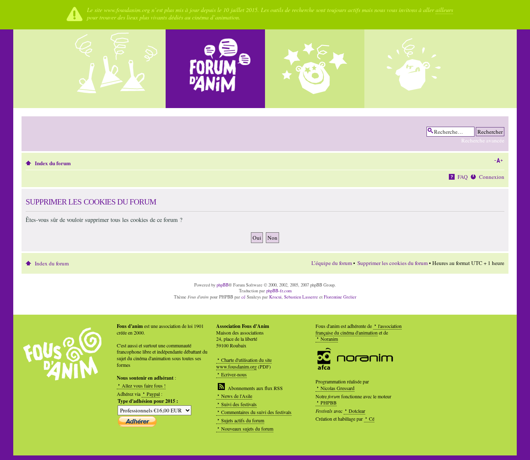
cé (243, 297)
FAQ (463, 177)
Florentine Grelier (340, 297)
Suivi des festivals (239, 404)
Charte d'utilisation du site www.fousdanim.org (244, 363)
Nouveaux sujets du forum (247, 428)
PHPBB (328, 402)
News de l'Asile (236, 396)
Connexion (491, 177)
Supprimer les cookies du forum (392, 263)
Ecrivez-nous (234, 374)
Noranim (329, 338)
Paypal (153, 393)
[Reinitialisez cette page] (215, 68)
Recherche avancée (482, 140)
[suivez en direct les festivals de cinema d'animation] (314, 68)
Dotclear (357, 410)
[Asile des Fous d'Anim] (116, 68)
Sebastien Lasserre (301, 297)
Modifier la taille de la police (498, 160)
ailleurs (444, 10)
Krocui (275, 297)
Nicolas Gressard (337, 388)
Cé (371, 418)
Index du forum (53, 163)
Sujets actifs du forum (242, 420)
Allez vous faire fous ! (144, 385)
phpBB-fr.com (279, 291)
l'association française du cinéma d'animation (359, 329)
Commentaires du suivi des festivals (256, 412)
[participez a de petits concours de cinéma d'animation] (414, 68)
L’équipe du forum (331, 263)
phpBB (223, 285)
